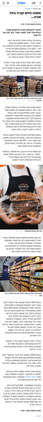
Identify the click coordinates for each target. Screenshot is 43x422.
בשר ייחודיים (30, 377)
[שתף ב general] (4, 3)
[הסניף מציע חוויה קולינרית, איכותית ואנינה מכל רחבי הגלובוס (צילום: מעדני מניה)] (21, 89)
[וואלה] (21, 3)
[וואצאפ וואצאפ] (8, 3)
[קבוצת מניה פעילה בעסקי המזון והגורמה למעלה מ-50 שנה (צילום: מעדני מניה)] (21, 277)
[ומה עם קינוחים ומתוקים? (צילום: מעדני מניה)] (21, 199)
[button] (33, 3)
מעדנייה (38, 416)
